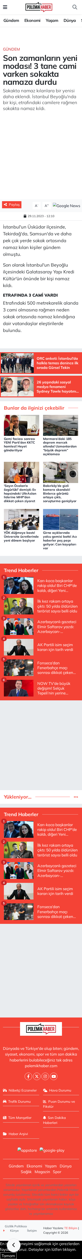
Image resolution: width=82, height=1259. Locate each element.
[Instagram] (45, 1076)
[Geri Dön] (13, 1245)
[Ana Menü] (5, 7)
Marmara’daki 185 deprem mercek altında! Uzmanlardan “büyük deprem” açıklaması (60, 446)
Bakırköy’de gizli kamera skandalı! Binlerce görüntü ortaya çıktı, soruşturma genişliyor (60, 493)
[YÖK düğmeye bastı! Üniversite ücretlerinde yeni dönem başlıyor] (21, 518)
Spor (57, 1171)
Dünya (70, 20)
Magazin (42, 1171)
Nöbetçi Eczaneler (23, 1090)
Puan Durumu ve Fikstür (59, 1104)
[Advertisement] (41, 745)
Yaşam (52, 20)
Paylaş (14, 204)
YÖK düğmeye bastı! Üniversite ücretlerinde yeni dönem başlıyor (21, 536)
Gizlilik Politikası (16, 1226)
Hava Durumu (60, 1090)
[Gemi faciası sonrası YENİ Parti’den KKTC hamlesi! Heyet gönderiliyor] (21, 424)
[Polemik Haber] (38, 6)
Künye (14, 1230)
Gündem (11, 20)
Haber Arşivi (18, 1134)
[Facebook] (28, 1076)
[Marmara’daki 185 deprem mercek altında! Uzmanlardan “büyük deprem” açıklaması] (60, 424)
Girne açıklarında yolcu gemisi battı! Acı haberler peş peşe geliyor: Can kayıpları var (60, 540)
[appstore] (27, 1150)
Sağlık (26, 1171)
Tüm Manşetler (19, 1117)
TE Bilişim (70, 1228)
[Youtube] (53, 1076)
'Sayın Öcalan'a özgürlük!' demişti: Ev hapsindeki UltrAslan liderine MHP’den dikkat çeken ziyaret (20, 493)
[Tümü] (76, 796)
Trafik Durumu (19, 1101)
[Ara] (74, 7)
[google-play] (52, 1150)
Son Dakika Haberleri (54, 1120)
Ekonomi (32, 20)
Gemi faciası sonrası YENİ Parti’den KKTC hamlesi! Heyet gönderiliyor (19, 444)
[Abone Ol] (66, 205)
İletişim (32, 1230)
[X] (37, 1076)
